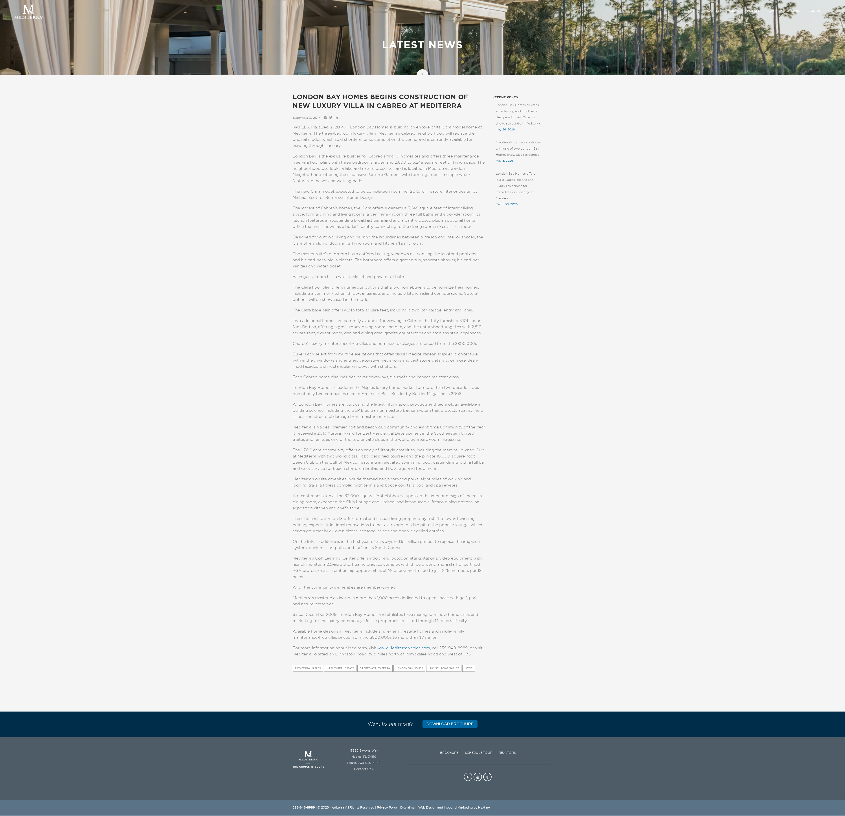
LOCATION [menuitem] (711, 11)
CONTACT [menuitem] (815, 11)
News (468, 668)
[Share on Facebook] (325, 117)
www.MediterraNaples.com (403, 648)
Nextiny (484, 807)
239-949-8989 (369, 763)
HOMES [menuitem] (733, 11)
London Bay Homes (409, 668)
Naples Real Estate (340, 668)
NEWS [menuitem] (795, 11)
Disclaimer (408, 807)
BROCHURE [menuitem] (449, 752)
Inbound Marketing (458, 807)
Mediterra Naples (308, 668)
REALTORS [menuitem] (507, 752)
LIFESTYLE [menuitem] (687, 11)
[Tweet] (330, 117)
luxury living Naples (444, 668)
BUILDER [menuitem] (753, 11)
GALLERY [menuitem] (776, 11)
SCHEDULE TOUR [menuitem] (478, 752)
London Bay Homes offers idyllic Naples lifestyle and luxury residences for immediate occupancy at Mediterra (515, 186)
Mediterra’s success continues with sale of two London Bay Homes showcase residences (518, 148)
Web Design (427, 807)
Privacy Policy (387, 807)
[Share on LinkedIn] (336, 117)
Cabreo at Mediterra (375, 668)
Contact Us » (364, 769)
